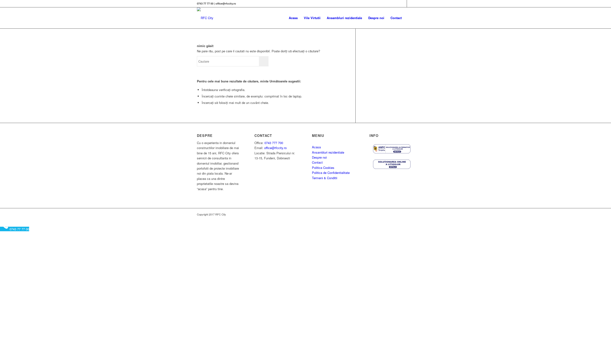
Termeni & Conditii (324, 178)
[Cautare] (409, 17)
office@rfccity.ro (275, 147)
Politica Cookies (323, 167)
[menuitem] (293, 17)
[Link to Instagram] (410, 3)
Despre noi (319, 157)
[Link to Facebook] (403, 3)
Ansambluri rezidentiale (328, 152)
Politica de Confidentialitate (331, 172)
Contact (317, 162)
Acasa (316, 147)
